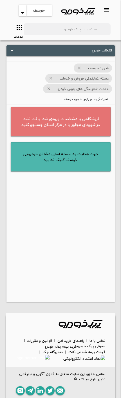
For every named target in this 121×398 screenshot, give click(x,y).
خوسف (39, 10)
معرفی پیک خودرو (91, 346)
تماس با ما (97, 341)
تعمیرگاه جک (52, 352)
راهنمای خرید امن (70, 341)
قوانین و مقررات (39, 341)
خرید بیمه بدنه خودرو (61, 347)
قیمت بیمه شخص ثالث (86, 352)
